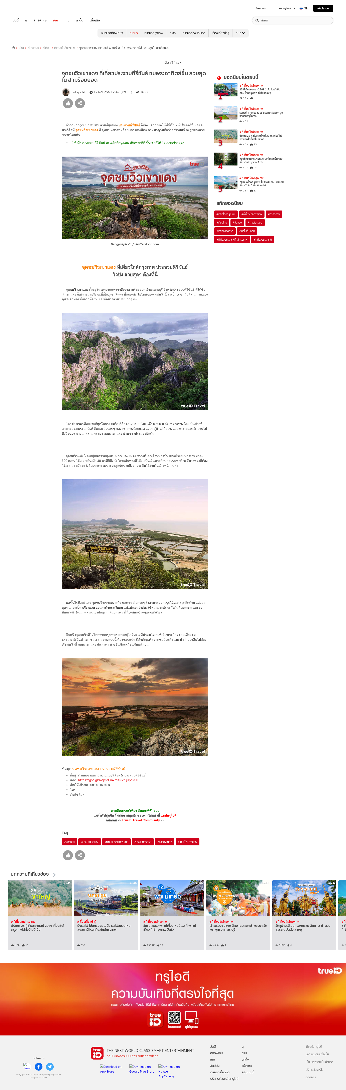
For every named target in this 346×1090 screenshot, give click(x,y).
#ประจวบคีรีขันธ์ (143, 842)
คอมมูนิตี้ (247, 1072)
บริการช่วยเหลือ (314, 1070)
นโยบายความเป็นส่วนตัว (319, 1062)
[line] (27, 1067)
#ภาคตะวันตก (164, 842)
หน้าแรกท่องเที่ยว (112, 33)
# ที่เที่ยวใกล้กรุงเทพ (251, 85)
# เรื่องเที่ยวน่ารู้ (86, 921)
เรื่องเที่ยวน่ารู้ (220, 33)
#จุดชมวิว (69, 842)
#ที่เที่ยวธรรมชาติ (262, 240)
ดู (26, 20)
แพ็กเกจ (247, 1066)
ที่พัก (173, 33)
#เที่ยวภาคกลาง (224, 231)
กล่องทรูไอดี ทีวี (286, 8)
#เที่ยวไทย (221, 223)
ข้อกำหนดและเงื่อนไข (317, 1054)
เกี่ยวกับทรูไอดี (314, 1047)
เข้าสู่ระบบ (323, 8)
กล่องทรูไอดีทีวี (219, 1072)
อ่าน (55, 20)
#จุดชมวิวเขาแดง (90, 842)
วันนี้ (16, 20)
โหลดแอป (261, 8)
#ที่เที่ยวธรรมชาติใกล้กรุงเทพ (231, 240)
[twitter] (50, 1067)
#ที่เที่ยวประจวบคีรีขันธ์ (116, 842)
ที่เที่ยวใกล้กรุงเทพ (64, 48)
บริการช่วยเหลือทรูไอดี (224, 1078)
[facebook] (39, 1067)
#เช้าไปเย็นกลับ (247, 231)
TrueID (25, 8)
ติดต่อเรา (311, 1077)
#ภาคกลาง (274, 214)
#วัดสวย (237, 223)
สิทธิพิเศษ (39, 20)
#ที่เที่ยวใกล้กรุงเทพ (251, 214)
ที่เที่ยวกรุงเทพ (153, 33)
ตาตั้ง (79, 20)
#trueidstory (255, 223)
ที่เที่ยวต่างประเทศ (193, 33)
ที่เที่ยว (134, 33)
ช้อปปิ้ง (215, 1066)
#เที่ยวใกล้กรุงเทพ (187, 842)
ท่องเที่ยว (33, 48)
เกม (66, 20)
